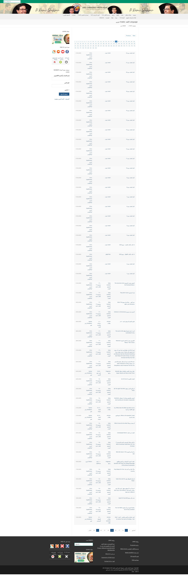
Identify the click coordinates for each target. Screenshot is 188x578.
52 (78, 45)
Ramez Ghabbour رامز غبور (88, 323)
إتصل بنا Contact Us (109, 561)
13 (100, 41)
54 (83, 45)
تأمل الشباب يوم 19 (130, 82)
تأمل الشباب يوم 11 (130, 158)
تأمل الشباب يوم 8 (131, 187)
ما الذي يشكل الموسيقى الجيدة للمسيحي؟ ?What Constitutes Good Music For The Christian (125, 444)
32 (88, 43)
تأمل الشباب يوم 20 (130, 72)
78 (83, 48)
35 (95, 43)
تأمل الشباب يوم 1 (131, 273)
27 (75, 43)
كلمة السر (66, 83)
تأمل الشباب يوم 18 (130, 91)
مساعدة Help (135, 560)
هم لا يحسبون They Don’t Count (127, 292)
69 (121, 45)
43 (116, 43)
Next (134, 35)
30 (83, 43)
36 (98, 43)
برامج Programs (134, 545)
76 (78, 48)
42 (113, 43)
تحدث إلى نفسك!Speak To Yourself (127, 498)
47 (126, 43)
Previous (128, 35)
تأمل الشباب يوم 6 (131, 206)
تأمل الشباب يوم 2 (131, 264)
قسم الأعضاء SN (134, 556)
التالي (90, 530)
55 (85, 45)
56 (88, 45)
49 (131, 43)
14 (103, 41)
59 (95, 45)
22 (123, 41)
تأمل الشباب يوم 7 (131, 197)
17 (111, 41)
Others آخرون (89, 461)
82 (93, 48)
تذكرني (66, 90)
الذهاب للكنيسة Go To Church (128, 379)
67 (116, 45)
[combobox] (12, 1)
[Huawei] (166, 1)
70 (124, 45)
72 (129, 45)
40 (108, 43)
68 (119, 45)
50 (134, 43)
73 (131, 45)
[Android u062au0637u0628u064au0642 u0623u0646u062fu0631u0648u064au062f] (170, 1)
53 (80, 45)
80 (88, 48)
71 (126, 45)
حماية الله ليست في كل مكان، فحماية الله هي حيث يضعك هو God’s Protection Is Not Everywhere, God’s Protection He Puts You (124, 363)
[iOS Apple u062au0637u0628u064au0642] (168, 1)
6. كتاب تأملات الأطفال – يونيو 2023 (127, 254)
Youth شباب (108, 53)
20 (118, 41)
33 (90, 43)
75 (75, 48)
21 (121, 41)
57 (90, 45)
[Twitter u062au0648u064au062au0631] (179, 1)
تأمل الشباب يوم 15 (130, 120)
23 (126, 41)
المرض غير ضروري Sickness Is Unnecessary (124, 312)
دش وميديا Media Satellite (132, 552)
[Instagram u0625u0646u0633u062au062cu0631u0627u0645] (177, 1)
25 (131, 41)
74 (134, 45)
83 (95, 48)
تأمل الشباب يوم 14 (130, 129)
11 (95, 41)
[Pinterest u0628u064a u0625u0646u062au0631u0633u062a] (172, 1)
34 (93, 43)
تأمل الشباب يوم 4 (131, 225)
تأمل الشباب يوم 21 (130, 62)
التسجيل (67, 99)
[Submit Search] (4, 1)
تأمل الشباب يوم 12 (130, 149)
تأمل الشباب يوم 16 (130, 110)
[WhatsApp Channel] (175, 1)
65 (111, 45)
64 (108, 45)
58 (93, 45)
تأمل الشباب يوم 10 (130, 168)
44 (119, 43)
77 (80, 48)
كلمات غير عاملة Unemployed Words (126, 432)
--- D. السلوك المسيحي (99, 519)
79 (85, 48)
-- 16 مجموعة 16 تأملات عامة (98, 380)
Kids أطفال (108, 254)
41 (111, 43)
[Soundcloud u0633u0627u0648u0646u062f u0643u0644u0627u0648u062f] (181, 1)
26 (134, 41)
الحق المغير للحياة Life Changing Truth (99, 7)
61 (101, 45)
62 (103, 45)
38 (103, 43)
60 (98, 45)
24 (129, 41)
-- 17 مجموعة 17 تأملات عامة (98, 284)
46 (124, 43)
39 (106, 43)
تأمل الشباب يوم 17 (130, 101)
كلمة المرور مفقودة (59, 99)
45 (121, 43)
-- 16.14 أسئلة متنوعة (99, 409)
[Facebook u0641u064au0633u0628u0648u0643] (185, 1)
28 (78, 43)
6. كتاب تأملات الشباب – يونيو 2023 (127, 244)
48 (129, 43)
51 (75, 45)
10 (93, 41)
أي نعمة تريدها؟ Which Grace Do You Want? (124, 423)
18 (113, 41)
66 (113, 45)
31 (85, 43)
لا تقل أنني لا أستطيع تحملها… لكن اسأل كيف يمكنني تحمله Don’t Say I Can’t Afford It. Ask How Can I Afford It (124, 490)
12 (98, 41)
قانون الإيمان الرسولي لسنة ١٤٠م (127, 321)
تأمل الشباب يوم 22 (130, 53)
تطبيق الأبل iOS (67, 552)
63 (106, 45)
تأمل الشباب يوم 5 (131, 216)
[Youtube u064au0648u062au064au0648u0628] (183, 1)
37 (101, 43)
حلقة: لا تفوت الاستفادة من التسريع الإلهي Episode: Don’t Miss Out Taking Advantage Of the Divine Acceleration (124, 463)
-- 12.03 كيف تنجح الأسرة (99, 373)
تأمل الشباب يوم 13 (130, 139)
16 (108, 41)
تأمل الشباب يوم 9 (131, 177)
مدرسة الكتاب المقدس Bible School (129, 549)
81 (90, 48)
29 (80, 43)
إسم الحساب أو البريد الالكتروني (61, 75)
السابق (133, 530)
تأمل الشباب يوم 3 (131, 235)
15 (105, 41)
